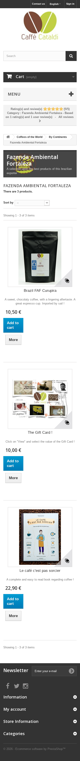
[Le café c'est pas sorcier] (40, 537)
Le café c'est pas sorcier (40, 571)
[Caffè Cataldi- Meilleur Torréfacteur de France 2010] (40, 26)
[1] (45, 109)
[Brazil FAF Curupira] (40, 257)
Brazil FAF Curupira (40, 290)
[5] (61, 109)
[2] (49, 109)
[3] (53, 109)
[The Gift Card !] (40, 399)
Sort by (8, 202)
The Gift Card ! (40, 432)
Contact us (38, 3)
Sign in (70, 3)
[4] (57, 109)
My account (14, 709)
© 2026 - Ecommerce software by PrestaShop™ (34, 749)
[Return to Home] (8, 137)
